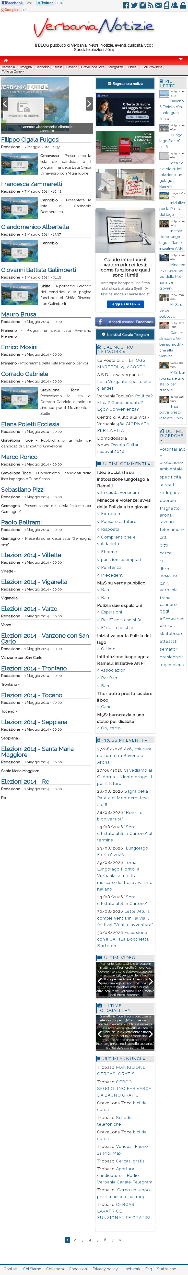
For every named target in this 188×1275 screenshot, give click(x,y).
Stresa (57, 67)
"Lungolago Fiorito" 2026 (171, 141)
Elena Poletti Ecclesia (30, 424)
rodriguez (170, 492)
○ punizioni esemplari (119, 559)
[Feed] (151, 7)
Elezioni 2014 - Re (25, 781)
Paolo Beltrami (21, 522)
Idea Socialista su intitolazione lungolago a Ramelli (172, 175)
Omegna (25, 67)
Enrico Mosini (19, 347)
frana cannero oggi (168, 604)
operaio (168, 500)
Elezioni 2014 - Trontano (34, 668)
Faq (148, 1269)
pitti (164, 545)
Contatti (11, 1269)
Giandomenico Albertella (35, 226)
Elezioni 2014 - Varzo (29, 608)
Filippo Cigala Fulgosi (30, 139)
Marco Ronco (19, 456)
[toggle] (181, 62)
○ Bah (103, 589)
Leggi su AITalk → (125, 304)
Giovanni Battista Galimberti (38, 269)
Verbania (8, 67)
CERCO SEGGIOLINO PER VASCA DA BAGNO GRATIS (124, 1088)
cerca (166, 552)
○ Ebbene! (108, 551)
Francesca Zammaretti (31, 183)
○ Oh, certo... (110, 728)
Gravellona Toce (93, 67)
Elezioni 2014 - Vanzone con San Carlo (45, 638)
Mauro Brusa (18, 314)
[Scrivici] (159, 7)
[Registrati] (175, 7)
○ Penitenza (109, 567)
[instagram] (143, 7)
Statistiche (166, 1269)
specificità (170, 477)
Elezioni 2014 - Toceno (31, 695)
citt (163, 537)
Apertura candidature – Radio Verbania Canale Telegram (125, 1175)
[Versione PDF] (167, 7)
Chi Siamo (32, 1269)
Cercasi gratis (130, 1161)
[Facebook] (126, 7)
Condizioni (78, 1269)
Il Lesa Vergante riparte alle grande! (124, 381)
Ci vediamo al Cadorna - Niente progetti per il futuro (124, 777)
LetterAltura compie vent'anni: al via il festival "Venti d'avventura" (125, 918)
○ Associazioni (112, 670)
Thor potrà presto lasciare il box (171, 412)
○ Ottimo (106, 648)
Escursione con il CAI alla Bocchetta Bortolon (123, 939)
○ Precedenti (110, 575)
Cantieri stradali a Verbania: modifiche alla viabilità (171, 344)
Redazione (10, 147)
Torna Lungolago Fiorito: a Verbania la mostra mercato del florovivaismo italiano (125, 875)
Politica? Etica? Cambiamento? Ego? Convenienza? (125, 403)
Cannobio (42, 67)
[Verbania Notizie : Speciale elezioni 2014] (94, 37)
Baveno (71, 67)
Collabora (55, 1269)
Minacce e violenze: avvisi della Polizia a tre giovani (172, 276)
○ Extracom (109, 513)
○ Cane (104, 706)
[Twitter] (135, 7)
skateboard (172, 633)
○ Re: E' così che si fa (119, 619)
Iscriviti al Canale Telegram (127, 335)
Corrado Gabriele (24, 373)
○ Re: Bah (107, 677)
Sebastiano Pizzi (23, 489)
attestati (168, 641)
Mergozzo (115, 67)
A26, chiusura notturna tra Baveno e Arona (124, 755)
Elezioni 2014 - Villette (31, 555)
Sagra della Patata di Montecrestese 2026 (123, 798)
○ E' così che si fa (115, 627)
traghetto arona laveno (170, 515)
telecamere (172, 529)
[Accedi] (183, 7)
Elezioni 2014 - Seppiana (34, 722)
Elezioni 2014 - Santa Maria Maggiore (37, 751)
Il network (131, 1269)
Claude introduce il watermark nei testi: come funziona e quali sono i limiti (125, 267)
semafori (169, 649)
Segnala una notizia (127, 84)
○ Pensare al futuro (117, 521)
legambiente (173, 664)
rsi (162, 561)
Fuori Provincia (151, 67)
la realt (167, 484)
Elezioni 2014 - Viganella (34, 581)
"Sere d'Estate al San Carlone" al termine (124, 833)
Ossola (132, 67)
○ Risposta (108, 529)
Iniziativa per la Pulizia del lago (172, 209)
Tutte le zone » (13, 71)
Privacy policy (105, 1269)
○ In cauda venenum (118, 492)
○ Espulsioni (109, 612)
